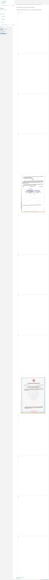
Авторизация (2, 30)
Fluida (44, 579)
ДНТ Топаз (2, 8)
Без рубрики (20, 4)
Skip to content (2, 13)
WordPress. (47, 579)
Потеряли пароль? (5, 29)
